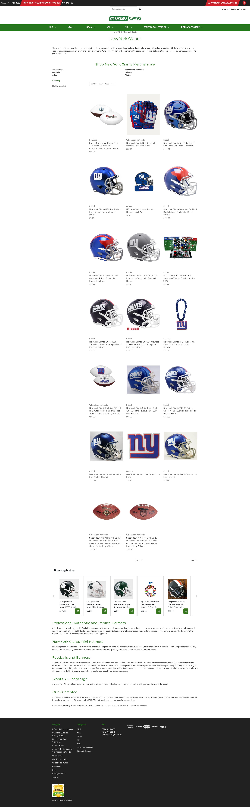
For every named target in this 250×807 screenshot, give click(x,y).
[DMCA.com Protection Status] (58, 791)
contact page (115, 700)
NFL (109, 27)
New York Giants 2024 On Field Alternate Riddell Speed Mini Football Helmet (103, 278)
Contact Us (67, 3)
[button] (53, 596)
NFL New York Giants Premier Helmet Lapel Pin (140, 210)
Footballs (56, 72)
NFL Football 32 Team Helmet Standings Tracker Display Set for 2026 (179, 278)
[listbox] (106, 84)
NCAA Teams (57, 756)
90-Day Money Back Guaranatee (222, 3)
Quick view (106, 112)
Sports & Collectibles (155, 27)
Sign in (225, 9)
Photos (128, 75)
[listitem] (69, 596)
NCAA (89, 27)
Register (235, 9)
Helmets (128, 72)
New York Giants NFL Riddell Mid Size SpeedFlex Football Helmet (178, 144)
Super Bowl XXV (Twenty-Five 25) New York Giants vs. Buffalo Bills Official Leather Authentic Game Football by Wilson (142, 542)
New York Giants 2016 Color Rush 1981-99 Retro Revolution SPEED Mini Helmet (141, 411)
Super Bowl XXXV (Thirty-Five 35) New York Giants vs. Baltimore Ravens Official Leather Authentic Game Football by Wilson (105, 542)
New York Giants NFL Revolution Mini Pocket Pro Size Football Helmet (104, 212)
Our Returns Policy (59, 759)
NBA (70, 27)
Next (193, 561)
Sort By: (93, 84)
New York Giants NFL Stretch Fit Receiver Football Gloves (141, 144)
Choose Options (143, 117)
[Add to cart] (77, 611)
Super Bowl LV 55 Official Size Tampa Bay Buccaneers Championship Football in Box (103, 146)
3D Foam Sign (58, 70)
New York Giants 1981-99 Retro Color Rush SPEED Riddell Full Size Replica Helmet (179, 411)
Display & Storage (190, 27)
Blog (54, 770)
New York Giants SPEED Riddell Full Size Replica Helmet (106, 475)
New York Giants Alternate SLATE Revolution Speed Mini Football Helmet (142, 278)
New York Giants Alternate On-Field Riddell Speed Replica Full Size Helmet (180, 212)
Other (54, 75)
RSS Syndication (58, 774)
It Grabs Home (58, 746)
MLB (51, 27)
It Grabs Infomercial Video (62, 729)
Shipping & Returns (60, 763)
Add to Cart (106, 117)
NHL (127, 27)
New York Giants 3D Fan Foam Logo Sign (143, 475)
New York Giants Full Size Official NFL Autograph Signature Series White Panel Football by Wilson (105, 411)
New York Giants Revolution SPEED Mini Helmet (180, 475)
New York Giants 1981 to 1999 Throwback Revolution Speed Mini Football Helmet (105, 344)
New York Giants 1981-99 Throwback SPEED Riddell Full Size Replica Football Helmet (143, 344)
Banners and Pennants (134, 70)
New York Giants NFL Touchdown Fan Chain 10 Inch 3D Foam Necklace (179, 344)
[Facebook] (244, 3)
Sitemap (55, 777)
